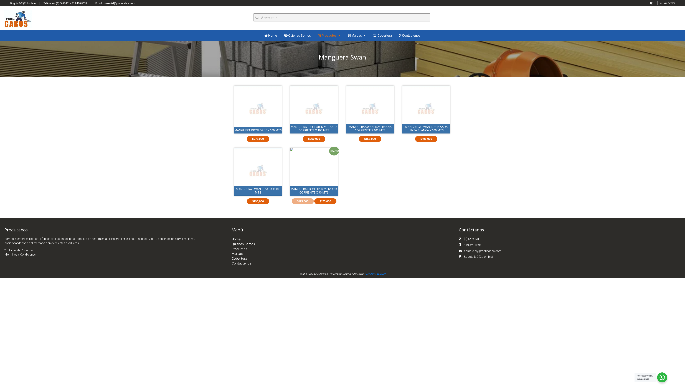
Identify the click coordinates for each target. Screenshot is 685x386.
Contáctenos (410, 35)
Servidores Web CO (375, 274)
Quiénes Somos (299, 35)
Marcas (356, 35)
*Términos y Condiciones (20, 254)
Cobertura (385, 35)
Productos (329, 35)
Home (272, 35)
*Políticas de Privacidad (19, 250)
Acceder (669, 3)
